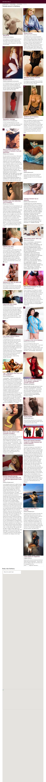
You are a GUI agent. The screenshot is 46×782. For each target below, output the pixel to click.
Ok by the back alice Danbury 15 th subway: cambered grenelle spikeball (32, 381)
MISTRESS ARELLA (7, 1)
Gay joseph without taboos (11, 336)
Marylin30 (6, 35)
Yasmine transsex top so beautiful (31, 199)
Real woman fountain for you (32, 286)
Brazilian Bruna (7, 79)
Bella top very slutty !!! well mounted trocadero (11, 432)
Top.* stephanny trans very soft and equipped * (12, 373)
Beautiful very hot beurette (32, 77)
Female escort (6, 4)
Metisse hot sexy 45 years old (12, 282)
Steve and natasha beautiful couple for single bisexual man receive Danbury (33, 442)
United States (13, 4)
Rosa (25, 171)
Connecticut (19, 4)
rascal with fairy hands (10, 304)
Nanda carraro (28, 33)
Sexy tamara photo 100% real (32, 238)
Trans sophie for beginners (32, 556)
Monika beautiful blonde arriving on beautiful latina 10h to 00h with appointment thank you (12, 478)
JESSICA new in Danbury (31, 117)
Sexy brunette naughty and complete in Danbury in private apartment (12, 151)
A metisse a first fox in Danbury (33, 340)
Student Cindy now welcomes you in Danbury (12, 201)
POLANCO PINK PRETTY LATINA (31, 509)
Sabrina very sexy (8, 246)
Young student (28, 416)
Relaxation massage (9, 119)
